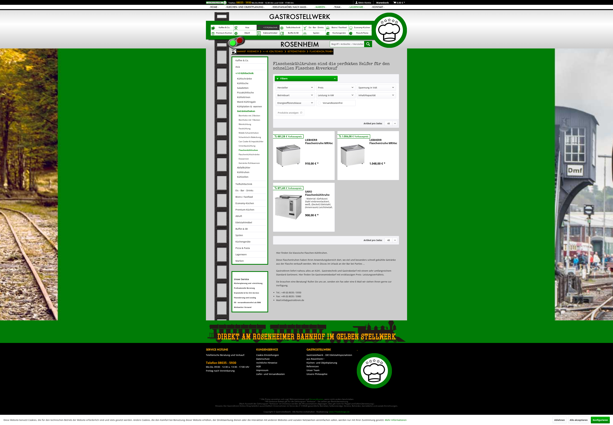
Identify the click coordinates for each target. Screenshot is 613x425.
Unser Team (312, 370)
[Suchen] (368, 44)
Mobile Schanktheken (249, 132)
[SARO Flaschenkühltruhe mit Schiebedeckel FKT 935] (288, 207)
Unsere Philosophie (316, 374)
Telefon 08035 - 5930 (221, 363)
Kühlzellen (242, 176)
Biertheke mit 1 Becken (249, 120)
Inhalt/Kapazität (367, 95)
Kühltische (242, 83)
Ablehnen (559, 419)
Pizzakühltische (245, 92)
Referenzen (312, 366)
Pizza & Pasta (242, 248)
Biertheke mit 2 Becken (249, 115)
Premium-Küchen (244, 209)
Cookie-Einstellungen (267, 355)
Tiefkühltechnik (243, 184)
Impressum (262, 370)
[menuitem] (363, 3)
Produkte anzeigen (288, 112)
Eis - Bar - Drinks (244, 190)
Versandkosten (316, 399)
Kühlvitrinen (243, 97)
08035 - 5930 (243, 2)
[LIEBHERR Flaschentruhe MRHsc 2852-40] (288, 155)
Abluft (238, 216)
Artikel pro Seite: (373, 123)
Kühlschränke (244, 78)
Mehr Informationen (396, 419)
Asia (237, 66)
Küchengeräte (242, 241)
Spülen (239, 235)
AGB (258, 366)
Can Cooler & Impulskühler (251, 141)
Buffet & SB (241, 228)
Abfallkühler (243, 167)
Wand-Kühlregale (246, 101)
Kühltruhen (243, 172)
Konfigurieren (600, 419)
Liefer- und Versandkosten (270, 374)
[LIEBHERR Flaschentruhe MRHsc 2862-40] (352, 155)
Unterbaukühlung (247, 145)
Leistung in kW (326, 95)
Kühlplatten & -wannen (249, 106)
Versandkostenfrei (333, 102)
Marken (239, 260)
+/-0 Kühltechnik (244, 73)
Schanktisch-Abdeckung (250, 137)
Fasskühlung (244, 128)
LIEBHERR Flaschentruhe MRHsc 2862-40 (383, 141)
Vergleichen (314, 170)
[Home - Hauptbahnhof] (233, 51)
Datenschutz (263, 358)
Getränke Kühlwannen (249, 163)
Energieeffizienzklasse (289, 102)
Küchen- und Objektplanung (321, 362)
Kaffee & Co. (242, 60)
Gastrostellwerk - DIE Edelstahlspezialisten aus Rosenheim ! (329, 357)
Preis (320, 87)
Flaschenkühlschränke (249, 154)
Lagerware (241, 254)
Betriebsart (283, 95)
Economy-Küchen (244, 203)
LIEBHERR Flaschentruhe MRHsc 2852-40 (319, 141)
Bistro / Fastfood (244, 196)
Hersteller (282, 87)
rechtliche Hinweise (266, 362)
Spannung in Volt (368, 87)
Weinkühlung (245, 124)
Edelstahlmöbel (243, 222)
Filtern (284, 78)
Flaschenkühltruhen (248, 150)
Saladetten (243, 87)
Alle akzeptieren (579, 419)
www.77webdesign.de (339, 411)
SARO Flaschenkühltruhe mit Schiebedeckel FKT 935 (317, 193)
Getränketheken (246, 111)
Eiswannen (244, 158)
